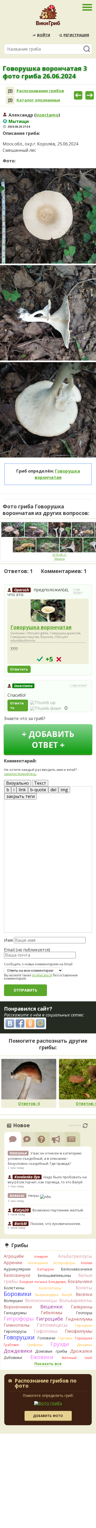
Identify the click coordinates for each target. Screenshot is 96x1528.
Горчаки (65, 1338)
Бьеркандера (46, 1294)
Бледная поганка (33, 1282)
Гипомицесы (52, 1325)
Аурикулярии (17, 1269)
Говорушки (19, 1337)
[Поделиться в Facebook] (20, 1023)
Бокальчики (80, 1281)
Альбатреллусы (75, 1256)
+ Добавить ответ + (48, 739)
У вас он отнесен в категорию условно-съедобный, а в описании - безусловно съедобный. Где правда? (45, 1158)
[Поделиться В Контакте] (10, 1023)
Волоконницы (41, 1300)
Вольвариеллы (75, 1300)
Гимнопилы (16, 1325)
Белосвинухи (17, 1275)
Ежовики (41, 1357)
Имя (8, 940)
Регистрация (76, 35)
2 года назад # (77, 591)
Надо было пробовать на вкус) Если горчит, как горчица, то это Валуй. (47, 1180)
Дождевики (18, 1350)
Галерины (81, 1307)
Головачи (46, 1337)
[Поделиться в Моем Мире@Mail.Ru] (40, 1023)
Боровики (17, 1294)
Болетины (14, 1287)
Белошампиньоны (54, 1275)
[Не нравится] (45, 708)
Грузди (59, 1344)
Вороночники (18, 1307)
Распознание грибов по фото (46, 1383)
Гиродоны (83, 1325)
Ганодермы (15, 1312)
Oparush (21, 589)
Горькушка (83, 1338)
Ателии (86, 1263)
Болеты (84, 1288)
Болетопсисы (50, 1288)
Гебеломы (51, 1313)
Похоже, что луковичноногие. (55, 1223)
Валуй (67, 1294)
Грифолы (35, 1344)
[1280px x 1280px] (48, 216)
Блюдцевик (57, 1282)
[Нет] (58, 659)
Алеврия (41, 1256)
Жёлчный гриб (77, 1358)
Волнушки (13, 1300)
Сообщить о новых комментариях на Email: (38, 964)
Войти (43, 35)
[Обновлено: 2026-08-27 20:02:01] (85, 1125)
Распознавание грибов (40, 91)
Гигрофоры (19, 1318)
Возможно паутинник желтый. (58, 1210)
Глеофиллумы (78, 1331)
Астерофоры (64, 1262)
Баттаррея (45, 1269)
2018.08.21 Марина (59, 557)
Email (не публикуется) (27, 950)
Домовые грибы (51, 1351)
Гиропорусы (15, 1331)
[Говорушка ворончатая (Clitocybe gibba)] (48, 610)
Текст (40, 783)
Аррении (13, 1262)
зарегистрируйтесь (20, 773)
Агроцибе (14, 1256)
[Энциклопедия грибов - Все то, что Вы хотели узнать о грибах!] (48, 17)
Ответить (19, 669)
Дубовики (13, 1357)
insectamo (47, 115)
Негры (34, 1195)
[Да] (39, 659)
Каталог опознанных (38, 100)
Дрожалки (81, 1351)
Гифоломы (46, 1331)
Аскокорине (38, 1262)
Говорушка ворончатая (40, 627)
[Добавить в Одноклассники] (30, 1023)
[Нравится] (42, 702)
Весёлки (84, 1294)
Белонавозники (76, 1269)
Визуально (17, 783)
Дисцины (84, 1344)
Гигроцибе (49, 1318)
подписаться (42, 975)
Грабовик (11, 1345)
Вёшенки (51, 1306)
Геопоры (84, 1312)
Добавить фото (48, 1416)
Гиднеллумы (79, 1319)
